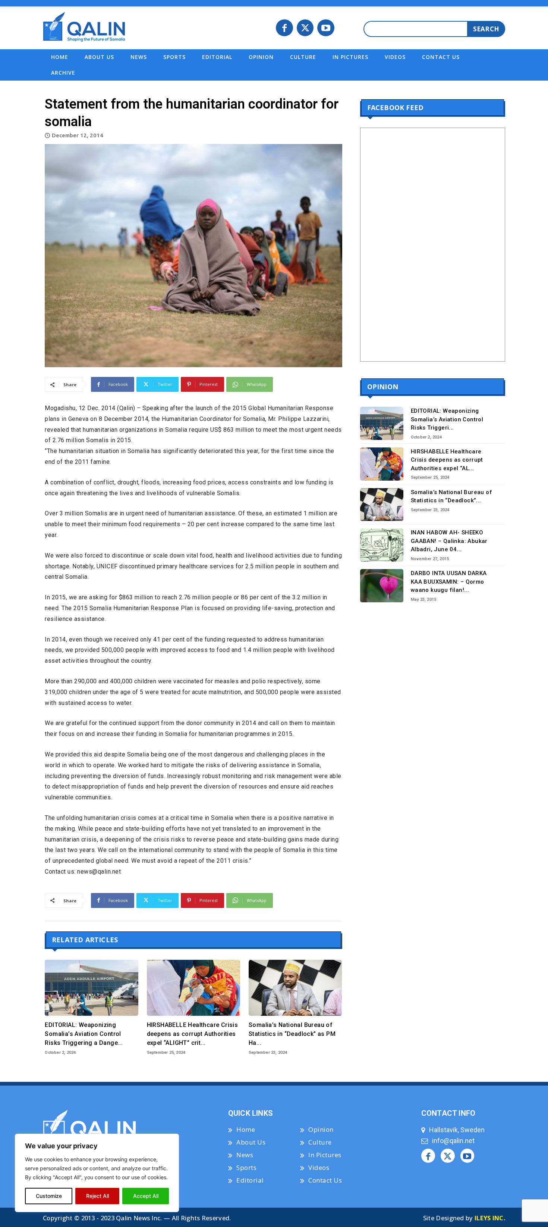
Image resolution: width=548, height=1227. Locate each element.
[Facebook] (284, 28)
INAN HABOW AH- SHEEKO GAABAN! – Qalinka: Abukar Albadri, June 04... (449, 541)
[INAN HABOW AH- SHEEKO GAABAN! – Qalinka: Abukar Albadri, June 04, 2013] (382, 545)
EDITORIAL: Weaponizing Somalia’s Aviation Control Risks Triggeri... (447, 419)
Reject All (97, 1196)
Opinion (321, 1129)
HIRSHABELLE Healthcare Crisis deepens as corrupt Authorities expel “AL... (447, 460)
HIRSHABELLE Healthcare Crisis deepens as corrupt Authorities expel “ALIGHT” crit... (192, 1033)
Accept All (145, 1196)
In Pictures (324, 1154)
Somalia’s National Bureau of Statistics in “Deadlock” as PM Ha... (292, 1033)
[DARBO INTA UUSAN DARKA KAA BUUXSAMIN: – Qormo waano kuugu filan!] (382, 585)
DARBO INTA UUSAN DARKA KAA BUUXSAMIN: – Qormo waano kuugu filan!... (449, 581)
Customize (49, 1196)
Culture (320, 1142)
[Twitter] (305, 28)
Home (245, 1129)
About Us (250, 1142)
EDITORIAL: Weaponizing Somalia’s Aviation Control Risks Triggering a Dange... (84, 1033)
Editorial (250, 1180)
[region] (97, 1173)
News (244, 1154)
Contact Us (325, 1180)
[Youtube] (325, 28)
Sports (246, 1167)
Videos (318, 1167)
